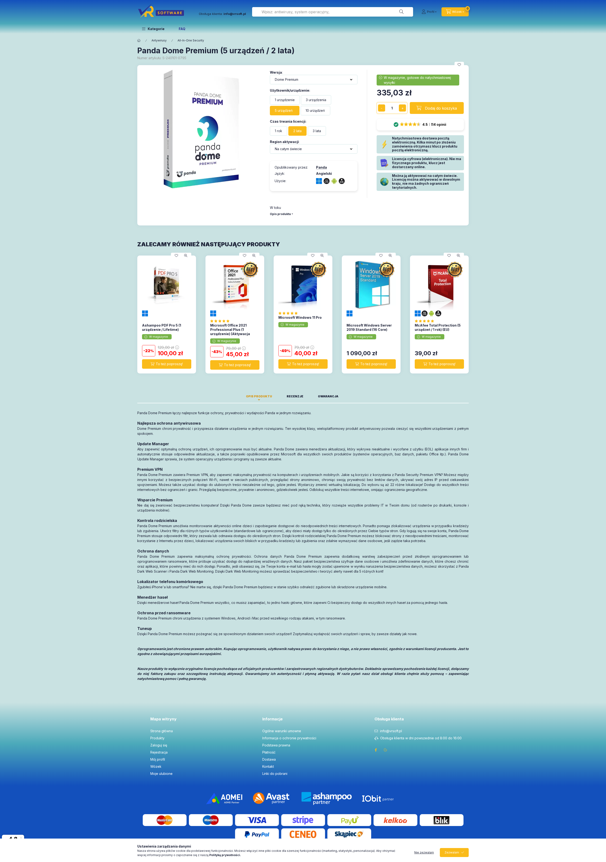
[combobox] (332, 12)
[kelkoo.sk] (395, 820)
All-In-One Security (191, 40)
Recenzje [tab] (295, 396)
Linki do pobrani (274, 774)
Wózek (155, 766)
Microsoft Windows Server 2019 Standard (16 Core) (369, 327)
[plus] (402, 108)
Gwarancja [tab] (328, 396)
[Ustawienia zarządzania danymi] (385, 750)
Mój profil (157, 759)
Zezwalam (452, 852)
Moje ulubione (161, 774)
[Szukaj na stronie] (401, 11)
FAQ (182, 29)
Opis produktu (280, 214)
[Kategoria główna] (139, 40)
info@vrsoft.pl (391, 731)
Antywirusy (159, 40)
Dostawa (269, 759)
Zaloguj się (158, 745)
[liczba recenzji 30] (289, 313)
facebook (376, 750)
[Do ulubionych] (459, 64)
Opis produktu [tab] (259, 396)
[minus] (381, 108)
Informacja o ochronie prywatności (289, 738)
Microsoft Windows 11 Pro (300, 317)
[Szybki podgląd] (186, 255)
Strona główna (161, 731)
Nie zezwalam (424, 852)
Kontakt (268, 766)
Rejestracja (159, 752)
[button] (153, 29)
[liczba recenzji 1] (426, 321)
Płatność (269, 752)
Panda (321, 167)
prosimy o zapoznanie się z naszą (201, 855)
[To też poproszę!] (166, 364)
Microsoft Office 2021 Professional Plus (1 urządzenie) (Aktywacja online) (230, 331)
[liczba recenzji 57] (221, 321)
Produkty (157, 738)
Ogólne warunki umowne (281, 731)
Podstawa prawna (276, 745)
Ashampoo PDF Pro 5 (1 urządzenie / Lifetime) (161, 327)
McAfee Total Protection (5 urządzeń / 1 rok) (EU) (438, 327)
